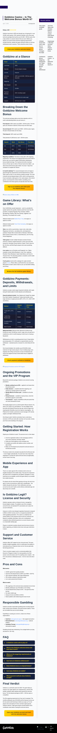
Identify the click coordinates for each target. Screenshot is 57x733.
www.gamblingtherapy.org (22, 624)
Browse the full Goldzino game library (19, 271)
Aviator (8, 262)
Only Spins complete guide (42, 27)
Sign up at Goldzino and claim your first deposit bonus (19, 187)
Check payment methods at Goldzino (18, 360)
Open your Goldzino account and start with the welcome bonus (19, 713)
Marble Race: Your (19, 218)
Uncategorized (32, 23)
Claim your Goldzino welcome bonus (18, 49)
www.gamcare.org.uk (16, 619)
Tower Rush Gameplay (20, 224)
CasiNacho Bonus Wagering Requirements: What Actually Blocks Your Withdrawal (42, 63)
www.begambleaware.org (21, 620)
